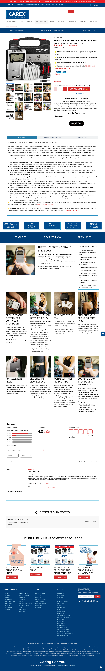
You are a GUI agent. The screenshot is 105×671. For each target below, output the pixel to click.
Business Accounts (44, 5)
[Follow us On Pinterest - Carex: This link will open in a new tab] (88, 601)
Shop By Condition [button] (40, 593)
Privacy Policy (60, 613)
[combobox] (53, 11)
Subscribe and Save (62, 601)
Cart (96, 5)
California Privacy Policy (63, 615)
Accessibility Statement (63, 631)
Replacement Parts (62, 627)
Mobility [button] (37, 595)
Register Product (31, 5)
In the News (60, 597)
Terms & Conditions (62, 619)
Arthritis (7, 593)
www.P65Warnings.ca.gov (45, 204)
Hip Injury (7, 605)
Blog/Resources (61, 607)
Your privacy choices (62, 635)
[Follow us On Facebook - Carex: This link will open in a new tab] (82, 601)
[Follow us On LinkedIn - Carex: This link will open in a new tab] (94, 601)
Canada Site (59, 5)
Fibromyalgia (8, 599)
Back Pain (7, 595)
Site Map (59, 665)
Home (7, 26)
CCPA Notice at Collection (64, 617)
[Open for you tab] (103, 334)
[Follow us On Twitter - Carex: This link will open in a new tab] (79, 601)
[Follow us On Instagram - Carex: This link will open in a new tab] (85, 601)
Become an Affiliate (62, 625)
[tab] (22, 137)
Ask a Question (91, 521)
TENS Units (13, 26)
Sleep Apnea (22, 609)
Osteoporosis (22, 599)
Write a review (73, 45)
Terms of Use (60, 621)
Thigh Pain (22, 611)
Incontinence (8, 607)
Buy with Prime (61, 611)
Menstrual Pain (23, 593)
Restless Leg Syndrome (25, 603)
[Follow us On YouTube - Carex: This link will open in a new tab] (91, 601)
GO (71, 11)
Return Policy (60, 595)
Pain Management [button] (40, 599)
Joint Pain (7, 609)
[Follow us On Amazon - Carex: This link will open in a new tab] (97, 601)
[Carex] (17, 15)
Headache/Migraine (10, 601)
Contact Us (20, 5)
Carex (73, 665)
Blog (53, 5)
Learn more (57, 74)
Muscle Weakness (24, 595)
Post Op (21, 601)
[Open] (101, 667)
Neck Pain (22, 597)
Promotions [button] (38, 607)
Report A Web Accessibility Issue (65, 633)
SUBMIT (97, 596)
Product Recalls (61, 623)
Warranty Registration (63, 629)
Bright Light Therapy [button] (40, 603)
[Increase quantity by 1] (65, 89)
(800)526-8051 (10, 5)
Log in (87, 5)
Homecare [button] (38, 605)
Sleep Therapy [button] (39, 601)
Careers (59, 605)
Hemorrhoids (8, 603)
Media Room (60, 603)
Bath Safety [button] (38, 597)
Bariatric (7, 597)
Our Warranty (60, 593)
